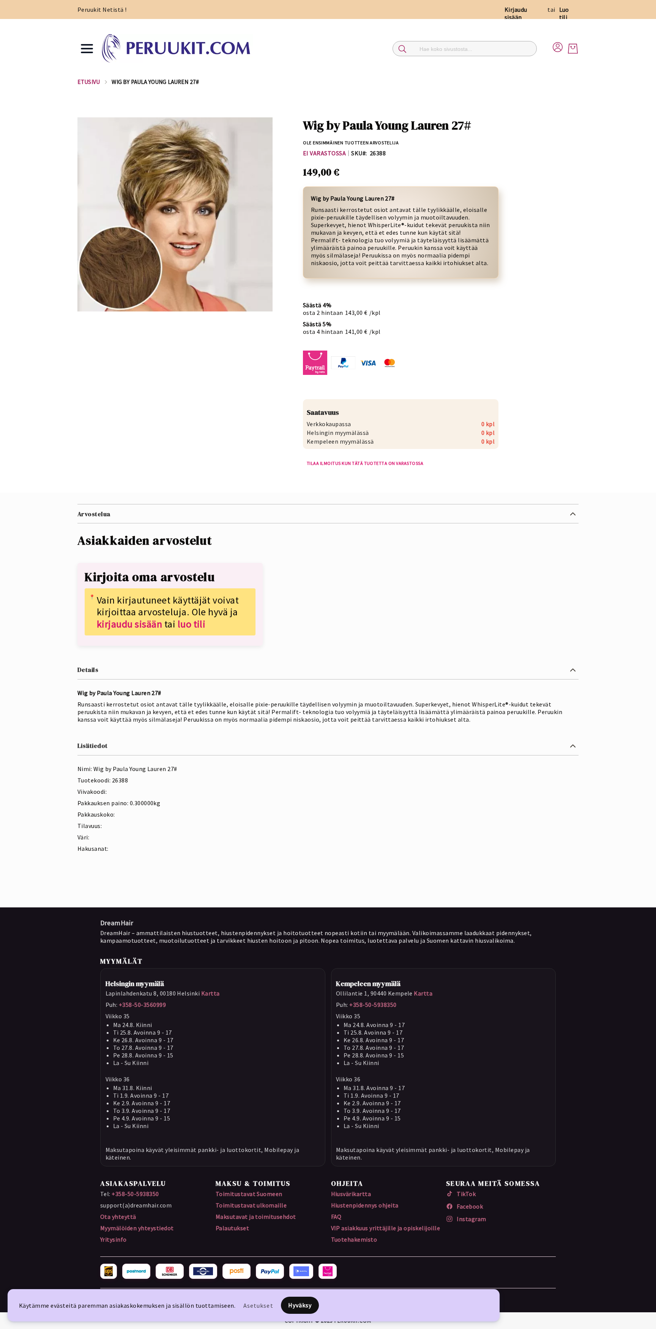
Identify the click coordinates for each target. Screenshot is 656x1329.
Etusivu (88, 81)
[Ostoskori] (573, 48)
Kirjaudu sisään (516, 13)
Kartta (210, 993)
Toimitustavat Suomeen (249, 1194)
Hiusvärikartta (351, 1194)
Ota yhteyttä (118, 1216)
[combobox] (465, 48)
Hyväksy (300, 1305)
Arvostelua (93, 514)
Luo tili (564, 13)
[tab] (328, 513)
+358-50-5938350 (372, 1004)
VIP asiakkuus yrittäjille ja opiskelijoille (385, 1228)
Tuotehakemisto (354, 1239)
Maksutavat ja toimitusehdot (256, 1216)
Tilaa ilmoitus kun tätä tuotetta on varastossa (365, 463)
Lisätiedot (92, 745)
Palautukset (232, 1228)
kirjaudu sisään (129, 624)
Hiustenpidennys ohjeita (365, 1205)
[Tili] (557, 46)
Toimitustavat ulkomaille (251, 1205)
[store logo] (177, 48)
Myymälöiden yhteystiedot (137, 1228)
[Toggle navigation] (86, 48)
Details (87, 669)
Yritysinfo (113, 1239)
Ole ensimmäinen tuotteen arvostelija (351, 142)
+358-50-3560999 (142, 1004)
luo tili (192, 624)
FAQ (336, 1216)
